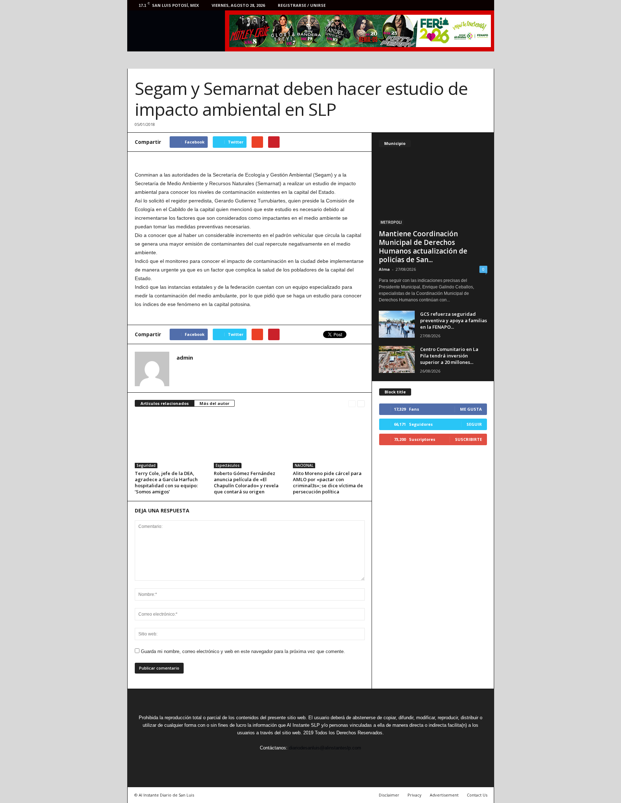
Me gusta (471, 409)
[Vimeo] (462, 5)
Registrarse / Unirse (302, 5)
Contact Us (477, 795)
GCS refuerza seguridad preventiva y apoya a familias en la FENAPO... (453, 320)
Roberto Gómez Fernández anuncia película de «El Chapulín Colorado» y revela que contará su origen (246, 482)
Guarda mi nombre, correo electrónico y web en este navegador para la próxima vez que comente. (243, 651)
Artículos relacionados (165, 403)
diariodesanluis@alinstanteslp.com (325, 747)
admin (184, 357)
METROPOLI (391, 222)
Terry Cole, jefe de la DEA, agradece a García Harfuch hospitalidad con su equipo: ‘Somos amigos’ (166, 482)
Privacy (415, 795)
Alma (384, 269)
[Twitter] (451, 5)
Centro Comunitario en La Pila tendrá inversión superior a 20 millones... (449, 355)
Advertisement (444, 795)
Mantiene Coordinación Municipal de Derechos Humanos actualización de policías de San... (423, 246)
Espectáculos (228, 465)
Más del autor (214, 403)
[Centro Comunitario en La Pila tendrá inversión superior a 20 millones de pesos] (397, 359)
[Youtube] (484, 5)
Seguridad (146, 465)
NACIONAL (304, 465)
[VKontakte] (473, 5)
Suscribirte (468, 439)
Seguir (474, 424)
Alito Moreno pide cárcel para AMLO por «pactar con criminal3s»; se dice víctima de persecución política (328, 482)
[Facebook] (440, 5)
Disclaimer (389, 795)
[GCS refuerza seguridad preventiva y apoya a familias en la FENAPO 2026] (397, 324)
